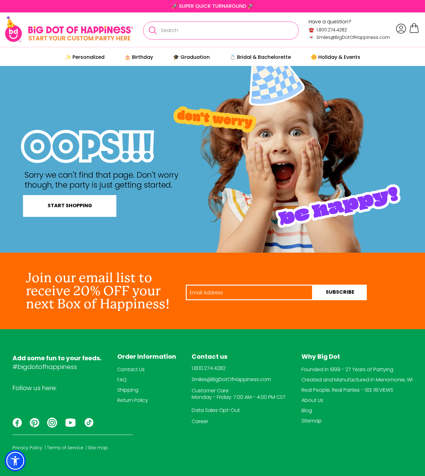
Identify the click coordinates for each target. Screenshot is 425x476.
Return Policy (132, 400)
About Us (312, 400)
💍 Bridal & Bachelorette (260, 57)
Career (200, 421)
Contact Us (131, 369)
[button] (15, 461)
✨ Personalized (85, 57)
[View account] (401, 28)
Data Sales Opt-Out (216, 410)
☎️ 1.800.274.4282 (328, 30)
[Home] (69, 29)
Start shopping (70, 205)
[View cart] (414, 31)
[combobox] (221, 30)
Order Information (146, 357)
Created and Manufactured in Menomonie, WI (357, 379)
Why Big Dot (320, 357)
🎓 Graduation (191, 57)
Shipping (127, 390)
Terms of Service (65, 447)
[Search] (152, 30)
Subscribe (340, 292)
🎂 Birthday (138, 57)
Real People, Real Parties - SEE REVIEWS (347, 390)
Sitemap (311, 420)
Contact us (209, 357)
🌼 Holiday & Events (335, 57)
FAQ (122, 379)
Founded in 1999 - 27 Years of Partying (347, 369)
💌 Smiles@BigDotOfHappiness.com (349, 37)
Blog (306, 410)
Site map (98, 447)
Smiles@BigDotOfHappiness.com (231, 379)
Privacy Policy (27, 447)
